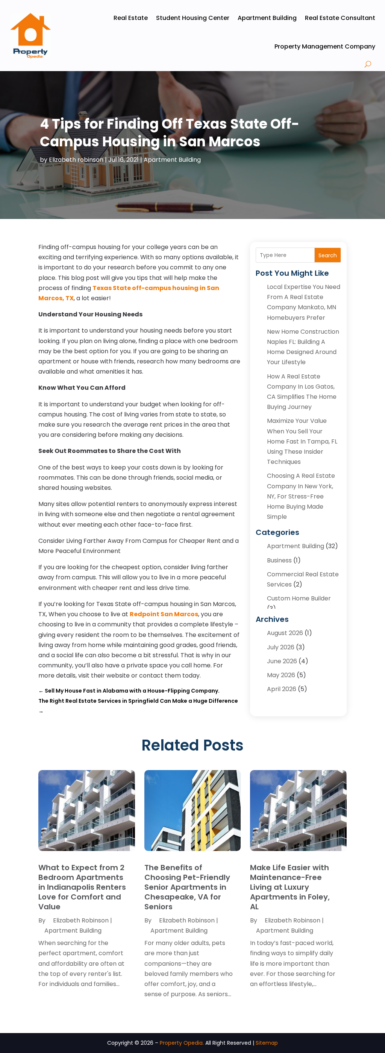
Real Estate (131, 18)
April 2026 (281, 689)
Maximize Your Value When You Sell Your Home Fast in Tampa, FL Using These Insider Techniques (302, 441)
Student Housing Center (192, 18)
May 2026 (281, 675)
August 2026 (285, 633)
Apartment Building (267, 18)
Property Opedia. (182, 1043)
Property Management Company (324, 46)
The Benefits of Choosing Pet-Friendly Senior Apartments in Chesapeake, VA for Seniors (187, 887)
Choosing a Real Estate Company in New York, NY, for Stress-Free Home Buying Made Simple (301, 496)
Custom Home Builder (299, 598)
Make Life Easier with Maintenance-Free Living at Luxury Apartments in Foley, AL (290, 887)
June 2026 (282, 661)
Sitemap (267, 1043)
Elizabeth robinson (76, 159)
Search (327, 255)
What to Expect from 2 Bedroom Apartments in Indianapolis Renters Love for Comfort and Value (82, 887)
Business (279, 560)
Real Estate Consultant (340, 18)
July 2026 (280, 647)
